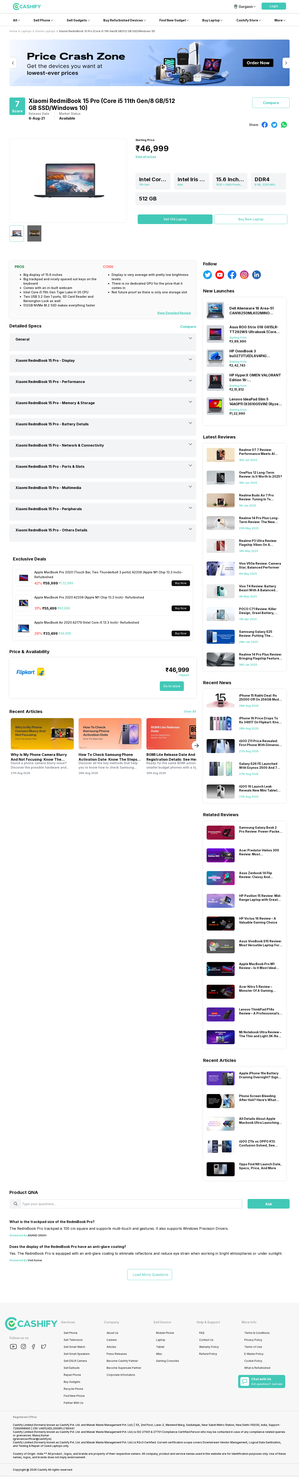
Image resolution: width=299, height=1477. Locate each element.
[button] (274, 6)
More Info (249, 1322)
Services (68, 1322)
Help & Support (208, 1322)
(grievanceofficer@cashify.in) (32, 1438)
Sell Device (162, 1322)
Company (111, 1322)
